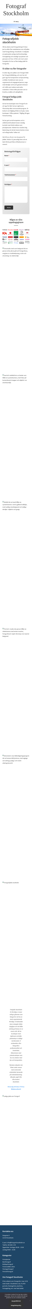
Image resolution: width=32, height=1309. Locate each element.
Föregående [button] (2, 29)
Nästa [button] (30, 29)
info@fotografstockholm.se (16, 1242)
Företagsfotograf (7, 1269)
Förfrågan (8, 184)
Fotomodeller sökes (8, 1267)
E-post (7, 165)
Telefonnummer (10, 175)
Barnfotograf (6, 1262)
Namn (6, 155)
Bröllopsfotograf (7, 1264)
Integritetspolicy (16, 1305)
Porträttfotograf (7, 1271)
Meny (17, 21)
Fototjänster (6, 1259)
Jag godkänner (16, 1301)
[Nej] (30, 1301)
